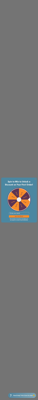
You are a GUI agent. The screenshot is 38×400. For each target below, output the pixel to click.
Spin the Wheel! (19, 216)
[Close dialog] (35, 179)
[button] (22, 395)
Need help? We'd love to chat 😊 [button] (24, 395)
